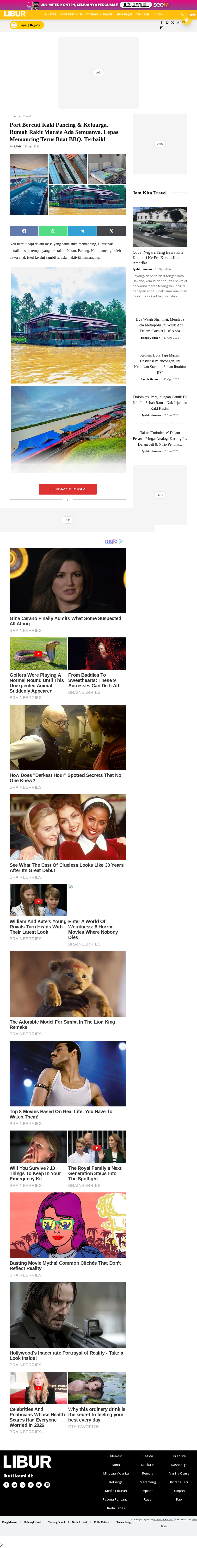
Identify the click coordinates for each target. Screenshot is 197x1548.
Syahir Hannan (142, 269)
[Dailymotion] (162, 28)
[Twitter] (172, 23)
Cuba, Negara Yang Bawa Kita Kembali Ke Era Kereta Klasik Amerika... (158, 257)
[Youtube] (39, 1485)
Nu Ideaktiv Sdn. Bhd (163, 1519)
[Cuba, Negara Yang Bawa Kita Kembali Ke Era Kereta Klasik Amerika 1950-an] (160, 227)
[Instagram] (167, 23)
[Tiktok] (178, 23)
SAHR (17, 146)
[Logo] (15, 14)
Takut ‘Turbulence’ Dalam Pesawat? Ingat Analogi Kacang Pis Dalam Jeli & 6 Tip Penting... (160, 438)
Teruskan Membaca (67, 489)
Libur (13, 116)
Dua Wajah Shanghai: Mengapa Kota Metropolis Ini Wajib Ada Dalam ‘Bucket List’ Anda (160, 325)
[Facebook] (162, 23)
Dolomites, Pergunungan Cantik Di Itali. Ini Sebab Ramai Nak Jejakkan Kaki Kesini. (160, 402)
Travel (27, 116)
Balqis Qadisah (150, 337)
